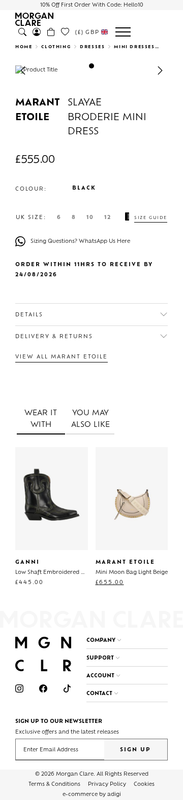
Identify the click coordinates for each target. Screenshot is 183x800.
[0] (65, 32)
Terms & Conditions (54, 784)
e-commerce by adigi (92, 794)
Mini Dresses (134, 47)
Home (23, 47)
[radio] (59, 218)
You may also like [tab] (90, 419)
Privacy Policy (107, 784)
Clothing (56, 47)
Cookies (144, 784)
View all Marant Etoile (61, 357)
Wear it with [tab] (40, 419)
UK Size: (31, 218)
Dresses (92, 47)
